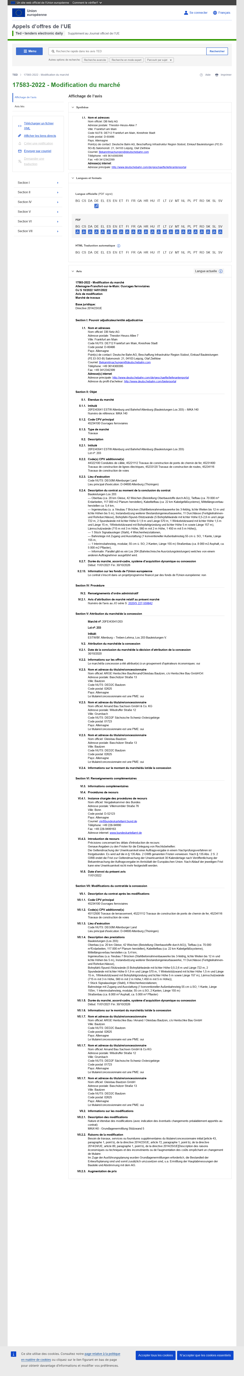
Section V (24, 211)
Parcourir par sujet (157, 60)
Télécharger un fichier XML (39, 126)
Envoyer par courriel (37, 151)
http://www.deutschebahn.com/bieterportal (150, 381)
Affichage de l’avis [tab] (25, 97)
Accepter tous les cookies (155, 1355)
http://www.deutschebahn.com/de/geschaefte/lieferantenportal (149, 167)
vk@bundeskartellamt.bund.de (118, 821)
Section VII (25, 231)
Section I (24, 182)
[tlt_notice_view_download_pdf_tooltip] (77, 231)
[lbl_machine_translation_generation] (118, 246)
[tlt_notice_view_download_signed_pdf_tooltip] (96, 205)
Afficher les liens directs (40, 135)
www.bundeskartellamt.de (126, 832)
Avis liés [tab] (19, 106)
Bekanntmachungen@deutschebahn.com (124, 151)
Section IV (25, 202)
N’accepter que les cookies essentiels (205, 1355)
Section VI (25, 221)
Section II (24, 192)
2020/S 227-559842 (140, 603)
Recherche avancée (95, 60)
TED (15, 74)
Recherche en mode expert (126, 60)
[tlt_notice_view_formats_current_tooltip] (221, 271)
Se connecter (198, 12)
